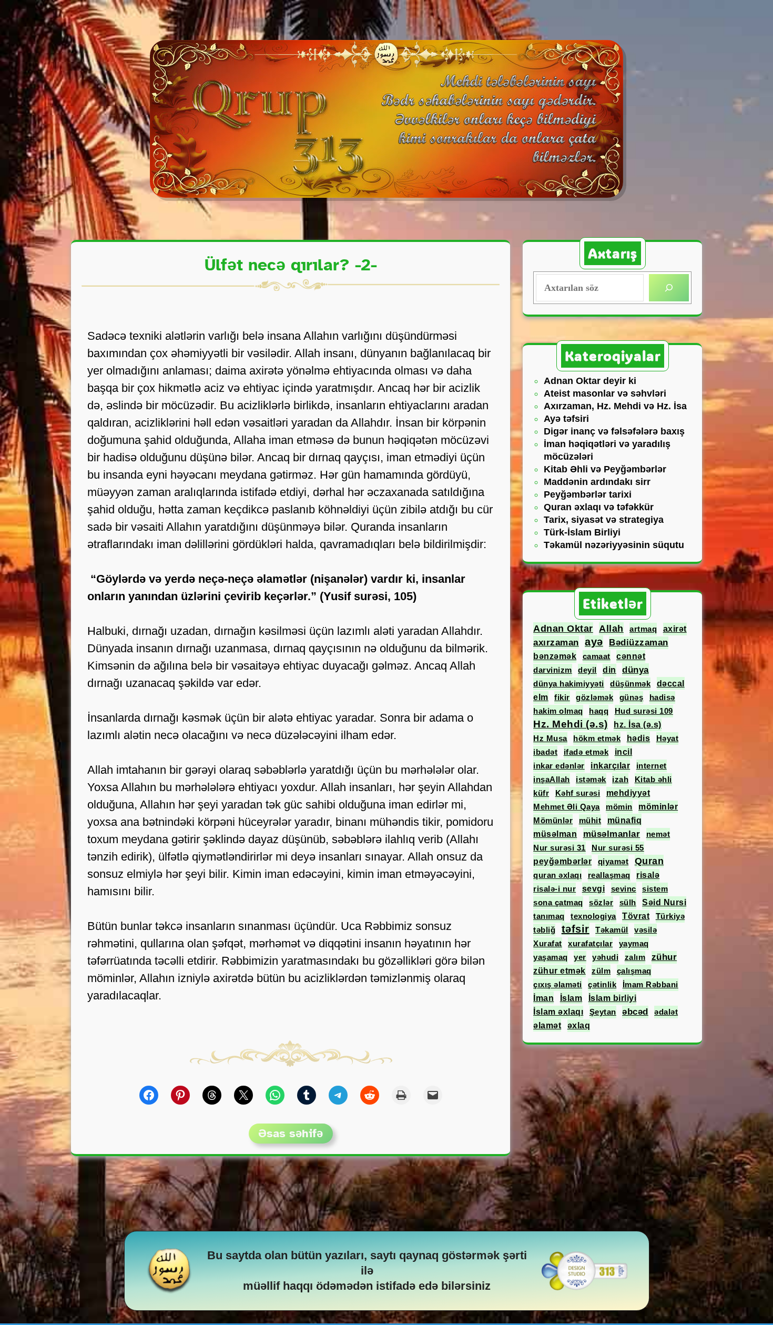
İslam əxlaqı (558, 1011)
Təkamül (611, 929)
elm (540, 697)
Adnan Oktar (563, 628)
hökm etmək (597, 738)
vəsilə (645, 929)
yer (580, 957)
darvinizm (552, 669)
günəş (631, 697)
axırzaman (556, 642)
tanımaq (549, 916)
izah (620, 779)
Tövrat (635, 916)
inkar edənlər (559, 765)
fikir (562, 697)
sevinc (623, 888)
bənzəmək (554, 656)
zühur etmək (559, 970)
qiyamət (613, 861)
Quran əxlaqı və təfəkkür (599, 507)
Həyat (667, 738)
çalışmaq (634, 970)
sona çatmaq (558, 902)
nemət (658, 834)
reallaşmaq (609, 875)
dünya (635, 669)
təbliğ (544, 929)
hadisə (662, 697)
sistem (655, 888)
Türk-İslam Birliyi (582, 532)
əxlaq (579, 1025)
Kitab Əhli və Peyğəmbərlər (605, 469)
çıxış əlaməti (557, 984)
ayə (594, 642)
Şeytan (602, 1011)
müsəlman (555, 833)
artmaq (643, 628)
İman (543, 998)
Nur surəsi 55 (618, 847)
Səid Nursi (664, 902)
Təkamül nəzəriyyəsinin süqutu (614, 545)
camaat (597, 656)
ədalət (666, 1011)
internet (651, 765)
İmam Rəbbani (650, 984)
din (609, 669)
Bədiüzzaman (638, 643)
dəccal (671, 683)
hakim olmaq (558, 710)
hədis (638, 738)
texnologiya (593, 916)
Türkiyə (670, 916)
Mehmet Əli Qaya (566, 806)
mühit (590, 820)
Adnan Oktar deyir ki (590, 381)
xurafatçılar (590, 943)
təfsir (575, 929)
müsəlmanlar (611, 834)
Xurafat (547, 943)
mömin (619, 806)
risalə (647, 875)
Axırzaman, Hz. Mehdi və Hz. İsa (615, 406)
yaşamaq (550, 957)
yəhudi (605, 957)
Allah (611, 628)
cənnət (630, 656)
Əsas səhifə (290, 1133)
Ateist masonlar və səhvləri (605, 393)
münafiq (624, 820)
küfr (541, 792)
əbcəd (635, 1012)
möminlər (658, 806)
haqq (598, 710)
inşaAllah (551, 779)
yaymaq (634, 943)
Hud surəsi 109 (644, 710)
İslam (571, 998)
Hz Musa (550, 738)
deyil (587, 669)
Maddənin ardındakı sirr (597, 482)
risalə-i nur (554, 888)
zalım (635, 957)
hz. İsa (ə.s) (638, 724)
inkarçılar (610, 765)
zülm (601, 970)
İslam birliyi (612, 998)
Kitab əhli (653, 779)
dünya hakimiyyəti (568, 683)
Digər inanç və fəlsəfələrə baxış (614, 431)
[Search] (669, 287)
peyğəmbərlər (562, 861)
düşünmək (630, 683)
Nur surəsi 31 (559, 847)
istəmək (591, 779)
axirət (675, 628)
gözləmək (594, 697)
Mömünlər (553, 820)
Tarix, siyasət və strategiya (604, 519)
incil (624, 751)
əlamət (547, 1025)
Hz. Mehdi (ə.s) (570, 724)
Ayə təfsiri (566, 418)
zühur (664, 957)
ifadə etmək (586, 751)
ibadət (545, 751)
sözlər (601, 902)
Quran (649, 861)
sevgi (593, 888)
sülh (627, 902)
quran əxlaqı (557, 875)
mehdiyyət (628, 792)
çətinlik (602, 984)
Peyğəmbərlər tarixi (588, 494)
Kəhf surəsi (578, 792)
